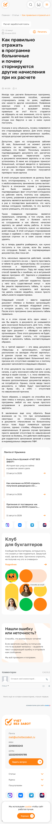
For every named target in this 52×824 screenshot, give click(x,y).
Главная (6, 15)
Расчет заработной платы (16, 24)
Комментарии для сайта (38, 705)
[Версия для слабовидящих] (38, 4)
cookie (28, 806)
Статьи (15, 15)
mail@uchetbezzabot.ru (22, 737)
